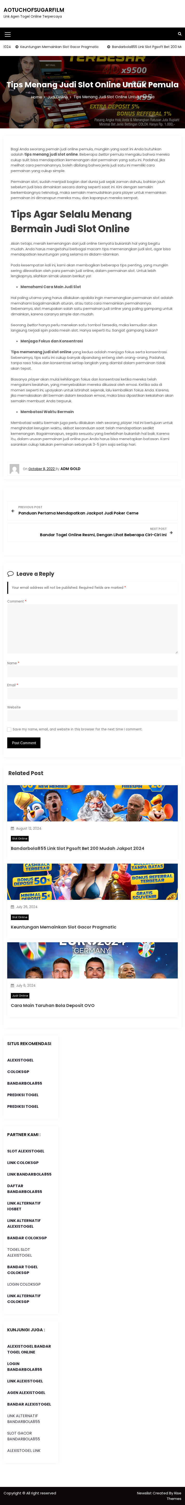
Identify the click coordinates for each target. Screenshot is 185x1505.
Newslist (145, 1493)
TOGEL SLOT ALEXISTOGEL (19, 1252)
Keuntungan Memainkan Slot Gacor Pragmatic (46, 46)
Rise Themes (174, 1496)
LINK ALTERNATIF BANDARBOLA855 (23, 1418)
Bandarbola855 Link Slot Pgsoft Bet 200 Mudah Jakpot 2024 (77, 848)
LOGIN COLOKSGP (24, 1284)
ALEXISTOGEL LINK (23, 1450)
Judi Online (20, 996)
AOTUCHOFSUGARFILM (34, 10)
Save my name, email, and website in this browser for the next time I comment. (77, 729)
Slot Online (19, 838)
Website (14, 707)
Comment (16, 601)
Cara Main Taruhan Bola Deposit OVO (53, 1005)
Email (12, 685)
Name (13, 663)
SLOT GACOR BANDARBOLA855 (23, 1436)
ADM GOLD (70, 468)
